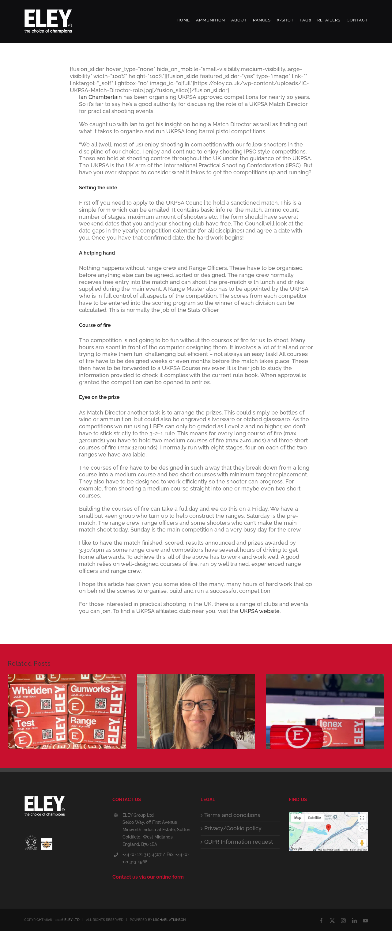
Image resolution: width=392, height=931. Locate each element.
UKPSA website (260, 611)
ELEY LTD (72, 920)
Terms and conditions (232, 815)
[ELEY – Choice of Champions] (63, 808)
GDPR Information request (238, 841)
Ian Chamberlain (100, 97)
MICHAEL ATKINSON (169, 920)
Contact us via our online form (148, 877)
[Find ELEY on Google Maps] (328, 815)
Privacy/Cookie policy (233, 828)
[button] (12, 712)
